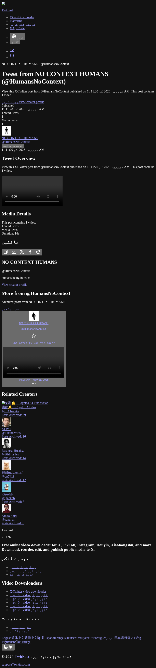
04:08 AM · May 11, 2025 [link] (34, 379)
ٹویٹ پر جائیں (13, 145)
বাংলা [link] (79, 638)
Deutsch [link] (71, 638)
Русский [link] (87, 638)
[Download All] (14, 252)
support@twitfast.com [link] (16, 664)
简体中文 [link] (17, 638)
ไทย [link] (18, 642)
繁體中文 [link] (30, 638)
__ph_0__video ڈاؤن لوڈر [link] (29, 595)
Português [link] (99, 638)
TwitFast (22, 656)
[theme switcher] (8, 647)
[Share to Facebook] (30, 252)
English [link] (6, 638)
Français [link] (60, 638)
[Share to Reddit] (38, 252)
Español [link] (49, 638)
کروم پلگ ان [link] (20, 630)
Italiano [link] (11, 642)
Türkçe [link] (25, 642)
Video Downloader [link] (22, 17)
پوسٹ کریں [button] (10, 102)
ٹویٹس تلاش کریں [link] (23, 24)
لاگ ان (15, 42)
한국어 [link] (129, 638)
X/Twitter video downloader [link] (28, 591)
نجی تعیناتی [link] (20, 627)
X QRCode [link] (17, 28)
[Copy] (6, 252)
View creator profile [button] (31, 102)
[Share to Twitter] (22, 252)
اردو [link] (110, 638)
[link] (12, 51)
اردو (20, 37)
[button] (34, 349)
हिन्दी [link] (40, 638)
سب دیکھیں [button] (10, 309)
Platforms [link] (16, 21)
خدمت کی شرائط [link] (22, 574)
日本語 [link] (119, 638)
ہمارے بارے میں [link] (23, 567)
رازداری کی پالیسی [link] (26, 570)
